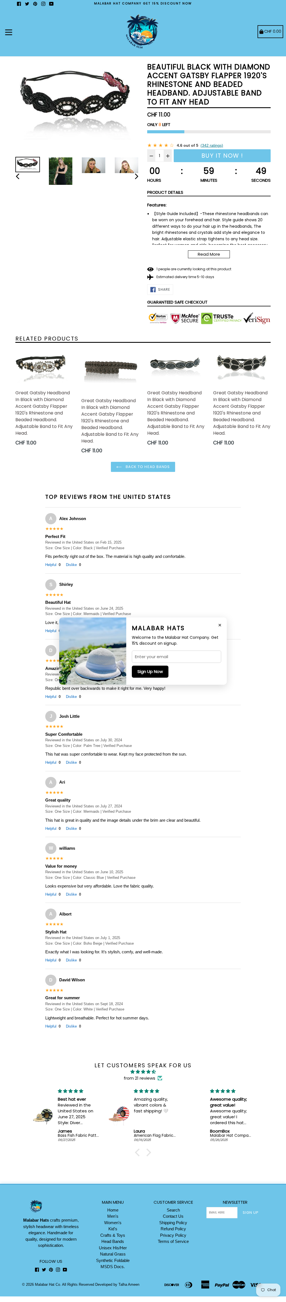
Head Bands (112, 1241)
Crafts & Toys (112, 1235)
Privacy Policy (173, 1235)
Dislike (73, 565)
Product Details (165, 192)
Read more (209, 254)
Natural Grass (113, 1254)
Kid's (112, 1228)
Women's (112, 1222)
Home (112, 1210)
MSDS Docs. (113, 1266)
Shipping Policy (173, 1222)
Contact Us (173, 1216)
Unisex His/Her (113, 1247)
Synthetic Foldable (113, 1260)
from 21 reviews (139, 1078)
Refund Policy (173, 1228)
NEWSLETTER (235, 1202)
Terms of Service (173, 1241)
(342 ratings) (212, 145)
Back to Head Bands (147, 466)
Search (173, 1210)
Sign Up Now (150, 671)
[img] (142, 1072)
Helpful (53, 565)
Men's (112, 1216)
